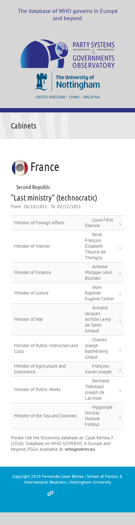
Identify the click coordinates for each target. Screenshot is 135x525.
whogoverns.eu (80, 449)
